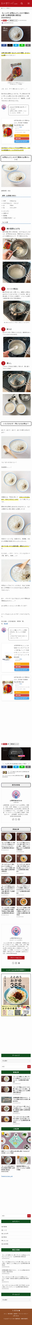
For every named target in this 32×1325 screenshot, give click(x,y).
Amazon (18, 135)
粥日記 (4, 20)
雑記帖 (5, 1226)
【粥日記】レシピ (13, 20)
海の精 (6, 623)
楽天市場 (18, 138)
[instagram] (19, 819)
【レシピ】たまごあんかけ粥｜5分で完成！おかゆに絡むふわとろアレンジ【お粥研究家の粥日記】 (16, 1287)
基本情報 (5, 1244)
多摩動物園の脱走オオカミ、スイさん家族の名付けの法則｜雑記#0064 (16, 1272)
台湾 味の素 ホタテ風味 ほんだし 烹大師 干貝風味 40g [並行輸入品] (21, 123)
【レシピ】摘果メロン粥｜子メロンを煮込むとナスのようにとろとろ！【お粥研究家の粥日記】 (16, 1256)
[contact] (19, 963)
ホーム (5, 1313)
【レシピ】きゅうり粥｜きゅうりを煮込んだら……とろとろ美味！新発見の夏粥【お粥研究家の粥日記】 (16, 1279)
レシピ (5, 1230)
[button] (4, 45)
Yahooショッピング (21, 141)
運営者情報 (10, 1313)
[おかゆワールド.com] (9, 3)
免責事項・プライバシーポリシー (21, 1313)
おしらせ (5, 1240)
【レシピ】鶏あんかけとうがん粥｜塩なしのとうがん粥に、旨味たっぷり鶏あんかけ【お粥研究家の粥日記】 (16, 1264)
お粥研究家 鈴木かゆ (16, 800)
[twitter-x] (16, 819)
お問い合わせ (16, 1315)
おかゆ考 (5, 1233)
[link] (13, 819)
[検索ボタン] (21, 3)
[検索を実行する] (29, 1066)
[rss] (17, 1310)
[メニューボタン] (28, 3)
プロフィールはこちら (16, 957)
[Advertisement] (16, 722)
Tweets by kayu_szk (7, 1176)
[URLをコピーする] (28, 45)
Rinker (21, 683)
